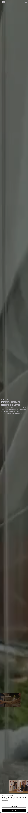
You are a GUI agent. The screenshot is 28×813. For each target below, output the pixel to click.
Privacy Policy (5, 800)
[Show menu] (26, 2)
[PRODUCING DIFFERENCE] (14, 406)
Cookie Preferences (6, 802)
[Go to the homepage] (3, 2)
